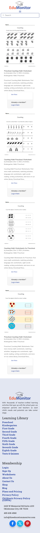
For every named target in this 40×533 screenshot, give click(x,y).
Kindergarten (8, 76)
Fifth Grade (8, 441)
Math (15, 76)
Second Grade (9, 431)
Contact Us (8, 481)
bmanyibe (9, 73)
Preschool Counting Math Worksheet (18, 71)
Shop (5, 484)
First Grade (8, 428)
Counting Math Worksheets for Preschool (19, 248)
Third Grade (8, 434)
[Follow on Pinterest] (27, 523)
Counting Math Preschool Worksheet (18, 159)
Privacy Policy (10, 495)
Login (5, 467)
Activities (26, 73)
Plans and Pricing (12, 491)
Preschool (20, 76)
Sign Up (6, 471)
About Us (7, 477)
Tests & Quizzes (10, 453)
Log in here (15, 105)
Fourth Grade (9, 438)
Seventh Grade (10, 447)
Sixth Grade (8, 444)
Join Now (14, 94)
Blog (4, 488)
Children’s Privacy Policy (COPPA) (16, 499)
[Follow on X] (20, 523)
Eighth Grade (9, 450)
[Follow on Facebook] (12, 523)
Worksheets (8, 474)
